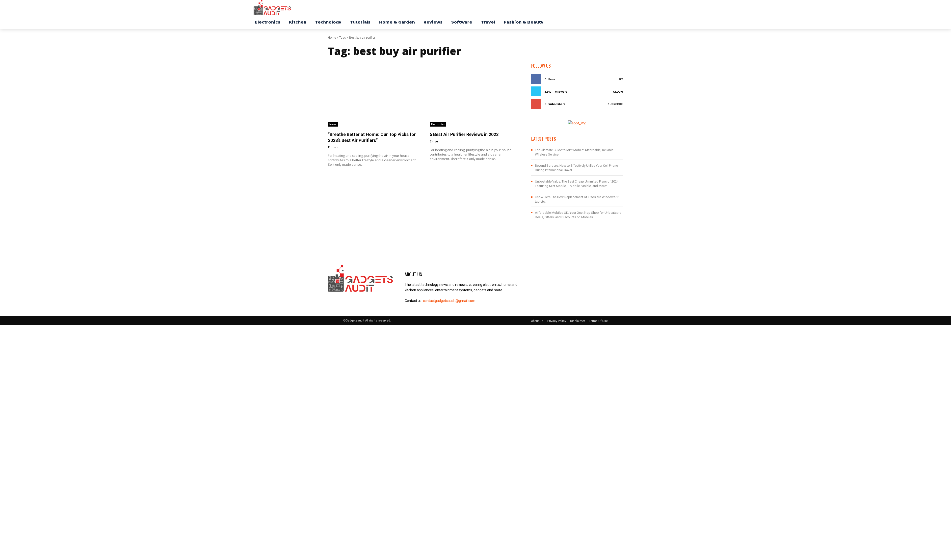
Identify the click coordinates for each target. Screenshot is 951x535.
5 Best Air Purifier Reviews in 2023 (464, 134)
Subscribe (615, 104)
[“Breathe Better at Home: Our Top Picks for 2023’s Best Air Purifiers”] (374, 94)
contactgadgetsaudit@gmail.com (449, 301)
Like (620, 79)
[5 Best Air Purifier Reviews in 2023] (476, 94)
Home (332, 37)
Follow (617, 91)
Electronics (438, 124)
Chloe (332, 147)
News (332, 124)
